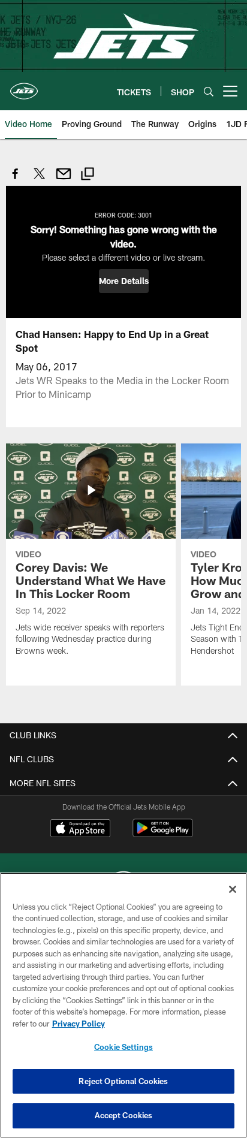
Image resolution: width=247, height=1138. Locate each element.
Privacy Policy (78, 1023)
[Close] (232, 889)
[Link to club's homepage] (24, 86)
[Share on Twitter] (39, 180)
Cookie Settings (123, 1047)
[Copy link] (87, 175)
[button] (124, 281)
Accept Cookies (124, 1115)
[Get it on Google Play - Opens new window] (162, 834)
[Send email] (63, 180)
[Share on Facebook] (15, 180)
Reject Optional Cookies (123, 1081)
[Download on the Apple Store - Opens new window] (80, 829)
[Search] (208, 91)
